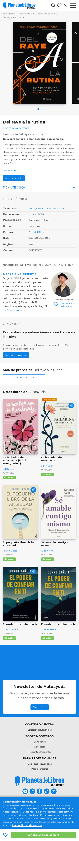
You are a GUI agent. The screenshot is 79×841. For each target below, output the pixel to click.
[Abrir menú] (73, 5)
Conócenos (40, 741)
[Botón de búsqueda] (53, 5)
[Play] (71, 405)
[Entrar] (65, 5)
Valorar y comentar (16, 355)
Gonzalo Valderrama (19, 274)
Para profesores (39, 768)
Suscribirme (39, 707)
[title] (39, 781)
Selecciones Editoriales (40, 729)
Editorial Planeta (38, 232)
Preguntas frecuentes (39, 751)
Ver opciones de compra (43, 834)
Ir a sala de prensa (24, 377)
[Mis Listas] (58, 5)
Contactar (39, 746)
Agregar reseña (13, 178)
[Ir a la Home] (4, 13)
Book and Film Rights (40, 763)
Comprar (9, 477)
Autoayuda (35, 208)
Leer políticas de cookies (27, 825)
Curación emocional (53, 208)
